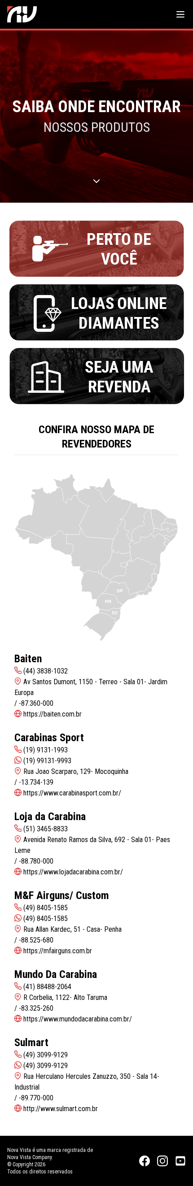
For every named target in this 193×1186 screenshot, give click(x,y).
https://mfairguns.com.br (57, 951)
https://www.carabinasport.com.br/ (72, 793)
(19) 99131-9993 (47, 760)
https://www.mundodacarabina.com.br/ (77, 1019)
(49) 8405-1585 (45, 918)
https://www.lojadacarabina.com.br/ (73, 872)
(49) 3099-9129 (45, 1065)
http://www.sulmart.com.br (60, 1108)
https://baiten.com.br (52, 714)
